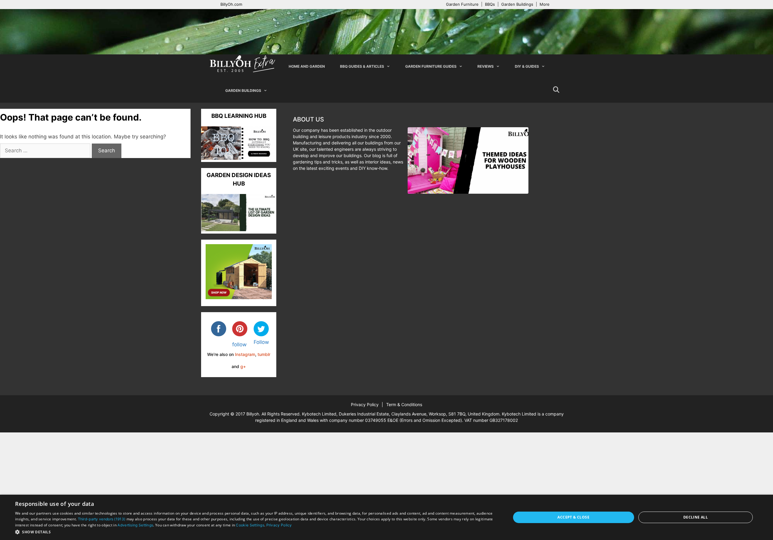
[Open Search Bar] (556, 91)
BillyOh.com (231, 4)
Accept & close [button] (573, 517)
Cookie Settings (250, 525)
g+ (243, 366)
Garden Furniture (462, 4)
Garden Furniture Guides (431, 66)
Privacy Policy (365, 404)
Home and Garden (307, 66)
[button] (255, 531)
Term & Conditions (404, 404)
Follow (261, 342)
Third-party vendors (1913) (102, 519)
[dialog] (386, 517)
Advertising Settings (135, 525)
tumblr (264, 354)
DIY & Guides (527, 66)
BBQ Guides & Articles (362, 66)
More (545, 4)
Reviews (485, 66)
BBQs (490, 4)
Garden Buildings (517, 4)
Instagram (245, 354)
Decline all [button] (695, 517)
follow (239, 344)
